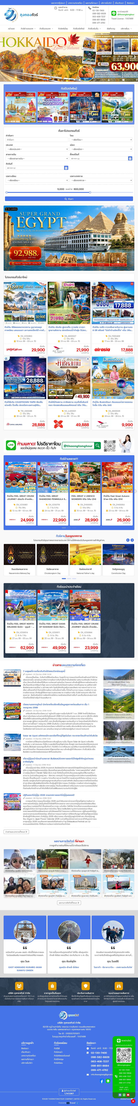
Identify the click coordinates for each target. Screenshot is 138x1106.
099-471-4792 (98, 23)
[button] (135, 491)
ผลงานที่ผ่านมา (27, 1059)
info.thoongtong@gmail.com (103, 1074)
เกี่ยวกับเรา (25, 1051)
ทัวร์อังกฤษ (58, 1059)
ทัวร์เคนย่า (58, 1051)
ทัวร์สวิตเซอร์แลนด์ (62, 1055)
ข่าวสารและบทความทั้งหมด (15, 832)
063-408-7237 (98, 16)
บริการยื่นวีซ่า (26, 1062)
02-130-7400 (98, 10)
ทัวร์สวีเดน (58, 1062)
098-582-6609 (99, 13)
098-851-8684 (98, 19)
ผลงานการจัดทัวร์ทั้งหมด (68, 903)
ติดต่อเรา (25, 1048)
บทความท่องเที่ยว (28, 1055)
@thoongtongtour (126, 14)
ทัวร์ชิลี (57, 1048)
